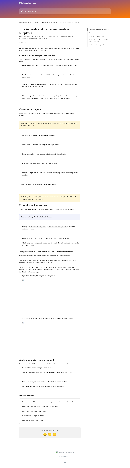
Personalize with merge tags (96, 36)
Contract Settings (45, 22)
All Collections (23, 22)
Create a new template (95, 33)
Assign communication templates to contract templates (98, 40)
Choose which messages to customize (99, 29)
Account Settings (34, 22)
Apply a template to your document (98, 45)
